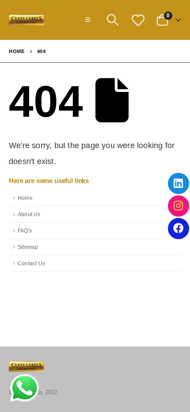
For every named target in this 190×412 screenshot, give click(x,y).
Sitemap (28, 247)
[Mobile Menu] (88, 19)
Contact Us (31, 263)
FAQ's (25, 230)
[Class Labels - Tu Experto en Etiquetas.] (26, 20)
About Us (29, 214)
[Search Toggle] (112, 20)
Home (25, 198)
